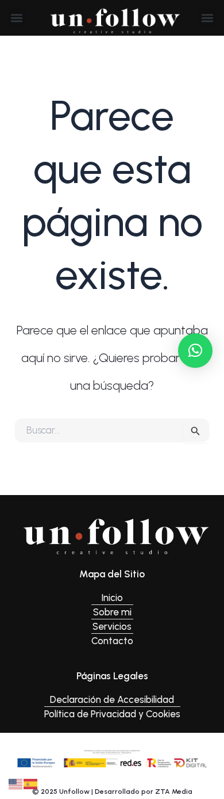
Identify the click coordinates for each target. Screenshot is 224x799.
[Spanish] (31, 783)
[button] (16, 17)
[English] (16, 783)
